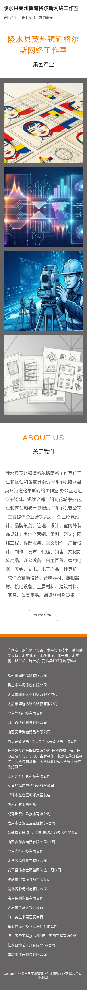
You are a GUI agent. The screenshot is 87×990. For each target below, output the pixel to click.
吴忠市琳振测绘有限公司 (27, 685)
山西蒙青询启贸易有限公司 (29, 732)
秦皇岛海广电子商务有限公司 (31, 786)
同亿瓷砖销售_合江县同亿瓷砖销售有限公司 (42, 741)
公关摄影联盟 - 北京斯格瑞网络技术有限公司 (43, 832)
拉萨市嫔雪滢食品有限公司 (29, 879)
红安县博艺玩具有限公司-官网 (31, 945)
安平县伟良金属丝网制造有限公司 (34, 870)
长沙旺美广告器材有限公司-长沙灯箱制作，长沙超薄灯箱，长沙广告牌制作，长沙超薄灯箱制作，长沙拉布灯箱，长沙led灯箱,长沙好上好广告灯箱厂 (45, 759)
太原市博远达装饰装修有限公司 (33, 704)
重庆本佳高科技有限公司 (27, 954)
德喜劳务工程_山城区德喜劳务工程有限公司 (42, 936)
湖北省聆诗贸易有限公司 (27, 889)
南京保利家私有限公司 (25, 898)
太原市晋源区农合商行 (25, 908)
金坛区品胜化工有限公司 (27, 861)
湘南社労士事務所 (22, 804)
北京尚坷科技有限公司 (25, 851)
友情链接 (46, 17)
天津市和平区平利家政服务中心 (33, 694)
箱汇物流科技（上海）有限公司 (33, 926)
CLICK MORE (43, 615)
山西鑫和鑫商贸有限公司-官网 (31, 842)
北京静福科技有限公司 (25, 713)
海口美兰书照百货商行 (25, 917)
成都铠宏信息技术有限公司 (29, 814)
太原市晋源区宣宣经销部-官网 (31, 823)
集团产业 (10, 17)
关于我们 (28, 17)
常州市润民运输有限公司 (27, 676)
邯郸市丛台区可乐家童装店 (29, 795)
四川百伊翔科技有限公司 (27, 723)
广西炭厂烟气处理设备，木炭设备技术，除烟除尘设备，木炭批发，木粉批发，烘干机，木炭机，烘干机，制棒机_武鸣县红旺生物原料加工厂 (45, 658)
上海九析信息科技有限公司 (29, 776)
